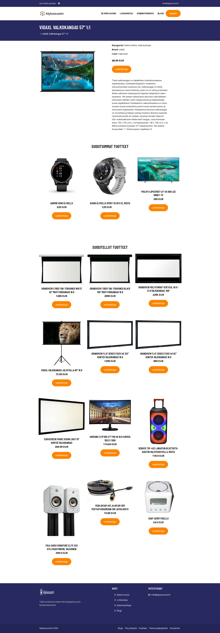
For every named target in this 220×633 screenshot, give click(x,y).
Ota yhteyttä (131, 628)
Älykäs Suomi (123, 594)
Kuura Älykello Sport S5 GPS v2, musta (110, 203)
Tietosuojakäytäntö (158, 628)
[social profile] (59, 3)
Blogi (161, 13)
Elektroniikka (130, 45)
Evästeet (143, 628)
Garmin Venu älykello (61, 203)
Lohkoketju (126, 13)
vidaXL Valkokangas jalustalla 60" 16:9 (61, 370)
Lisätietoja (122, 69)
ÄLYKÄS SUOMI (108, 13)
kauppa (173, 13)
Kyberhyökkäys (145, 13)
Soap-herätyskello (158, 518)
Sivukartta (175, 628)
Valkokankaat (144, 45)
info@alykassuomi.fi (170, 3)
